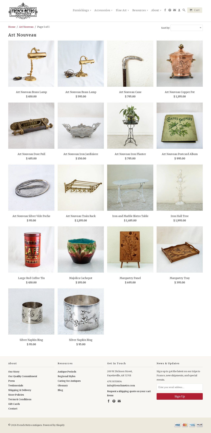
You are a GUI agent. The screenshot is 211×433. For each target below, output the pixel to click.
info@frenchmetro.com (121, 385)
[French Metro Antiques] (31, 10)
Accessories (103, 10)
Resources (140, 10)
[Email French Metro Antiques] (174, 11)
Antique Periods (67, 371)
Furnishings (82, 10)
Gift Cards (14, 403)
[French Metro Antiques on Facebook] (165, 11)
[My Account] (179, 11)
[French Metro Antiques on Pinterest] (169, 11)
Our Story (13, 371)
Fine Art (122, 10)
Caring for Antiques (69, 380)
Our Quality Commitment (22, 376)
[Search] (184, 11)
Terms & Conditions (19, 399)
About (156, 10)
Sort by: (165, 27)
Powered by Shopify (54, 425)
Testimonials (15, 385)
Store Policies (16, 394)
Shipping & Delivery (19, 390)
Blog (60, 390)
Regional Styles (66, 376)
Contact (12, 408)
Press (11, 380)
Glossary (63, 385)
